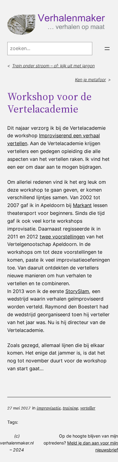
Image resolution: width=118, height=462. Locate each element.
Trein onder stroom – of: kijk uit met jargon (53, 65)
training (70, 408)
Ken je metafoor (90, 79)
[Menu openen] (107, 48)
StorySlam (77, 291)
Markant (82, 205)
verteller (87, 408)
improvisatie (49, 408)
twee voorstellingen (62, 237)
